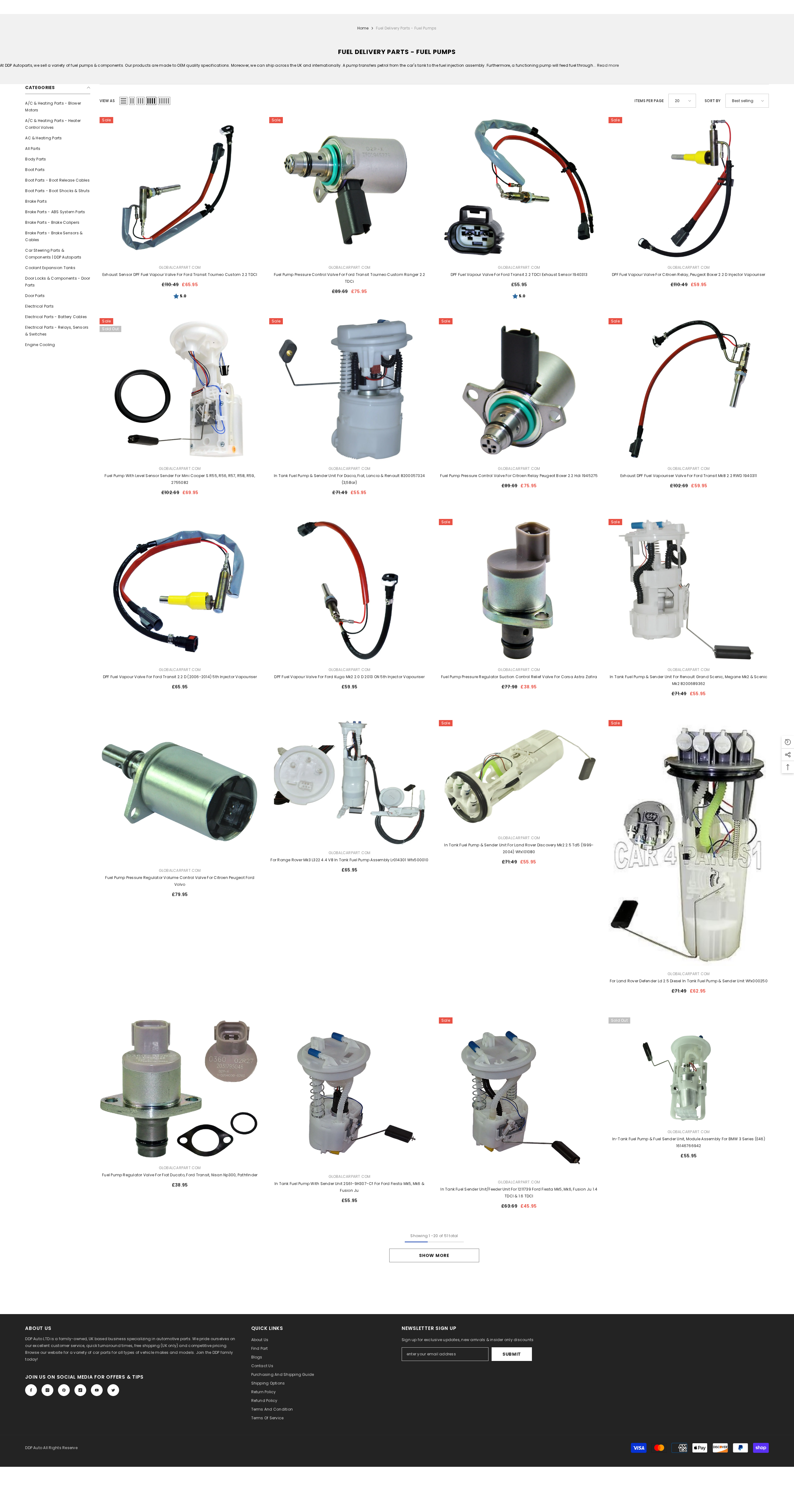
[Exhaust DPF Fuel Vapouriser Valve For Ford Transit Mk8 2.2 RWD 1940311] (689, 389)
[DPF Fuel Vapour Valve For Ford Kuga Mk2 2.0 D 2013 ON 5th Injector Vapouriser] (349, 590)
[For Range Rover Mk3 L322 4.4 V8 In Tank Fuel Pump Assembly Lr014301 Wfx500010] (349, 782)
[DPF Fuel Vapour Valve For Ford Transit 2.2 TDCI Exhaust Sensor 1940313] (519, 188)
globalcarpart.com (180, 267)
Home (363, 28)
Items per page (649, 100)
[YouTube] (97, 1390)
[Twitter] (113, 1390)
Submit (511, 1354)
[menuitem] (57, 106)
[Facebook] (31, 1390)
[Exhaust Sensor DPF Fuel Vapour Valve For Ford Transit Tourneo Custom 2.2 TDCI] (180, 188)
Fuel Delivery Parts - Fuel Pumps (406, 28)
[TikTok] (80, 1390)
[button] (123, 101)
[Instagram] (47, 1390)
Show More (434, 1255)
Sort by (713, 100)
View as (107, 100)
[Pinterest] (64, 1390)
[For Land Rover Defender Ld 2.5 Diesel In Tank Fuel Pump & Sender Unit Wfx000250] (689, 843)
